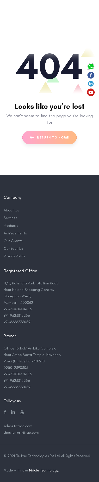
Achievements (15, 233)
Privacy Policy (14, 256)
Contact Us (13, 248)
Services (10, 218)
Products (11, 225)
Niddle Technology (43, 470)
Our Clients (13, 240)
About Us (11, 210)
